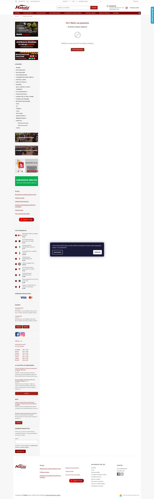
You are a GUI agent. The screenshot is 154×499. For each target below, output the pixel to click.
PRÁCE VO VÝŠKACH (21, 82)
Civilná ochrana (19, 210)
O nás (73, 1)
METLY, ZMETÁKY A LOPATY (23, 87)
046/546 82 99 (120, 471)
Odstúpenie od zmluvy (97, 486)
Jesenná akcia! (19, 308)
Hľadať (94, 7)
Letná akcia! (18, 316)
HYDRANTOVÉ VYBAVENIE (22, 99)
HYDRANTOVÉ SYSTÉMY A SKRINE (25, 97)
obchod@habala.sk (122, 469)
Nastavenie (57, 252)
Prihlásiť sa (20, 451)
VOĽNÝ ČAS (19, 121)
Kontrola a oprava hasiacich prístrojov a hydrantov (25, 206)
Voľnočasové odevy (23, 123)
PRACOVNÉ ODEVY (21, 70)
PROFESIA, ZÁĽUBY (21, 80)
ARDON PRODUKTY (21, 116)
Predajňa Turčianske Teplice (98, 475)
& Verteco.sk (135, 495)
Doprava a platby (95, 479)
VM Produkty (19, 113)
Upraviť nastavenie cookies (53, 495)
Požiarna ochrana (19, 198)
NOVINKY (18, 68)
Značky (18, 128)
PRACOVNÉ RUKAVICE (21, 75)
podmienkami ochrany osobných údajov (26, 446)
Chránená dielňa (83, 1)
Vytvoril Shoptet (127, 495)
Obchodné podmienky (97, 481)
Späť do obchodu (77, 49)
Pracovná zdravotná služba (22, 214)
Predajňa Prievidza (96, 477)
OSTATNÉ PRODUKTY (21, 92)
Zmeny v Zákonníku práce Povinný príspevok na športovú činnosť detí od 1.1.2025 (25, 404)
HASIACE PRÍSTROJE (21, 94)
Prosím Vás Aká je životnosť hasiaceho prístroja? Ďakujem (26, 369)
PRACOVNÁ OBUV (20, 72)
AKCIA (17, 104)
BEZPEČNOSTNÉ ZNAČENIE (23, 101)
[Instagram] (22, 334)
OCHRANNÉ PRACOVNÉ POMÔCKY (25, 77)
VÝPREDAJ (18, 109)
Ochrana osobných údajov (98, 484)
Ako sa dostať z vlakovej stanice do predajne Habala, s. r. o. (25, 380)
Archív (19, 327)
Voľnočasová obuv (23, 125)
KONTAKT (120, 465)
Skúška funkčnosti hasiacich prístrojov (26, 413)
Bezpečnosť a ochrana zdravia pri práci (25, 194)
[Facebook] (17, 334)
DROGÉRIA (18, 84)
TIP (17, 106)
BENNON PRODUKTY (21, 118)
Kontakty (65, 1)
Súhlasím (97, 252)
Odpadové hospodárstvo (22, 201)
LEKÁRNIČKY (19, 89)
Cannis (18, 111)
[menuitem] (17, 13)
